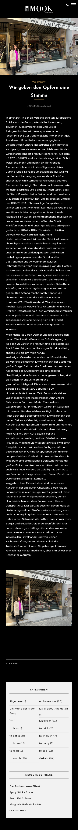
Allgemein (15, 701)
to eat (13, 735)
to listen (14, 743)
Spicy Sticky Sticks (21, 792)
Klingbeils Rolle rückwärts (25, 804)
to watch (15, 758)
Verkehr (43, 758)
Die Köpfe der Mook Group (22, 711)
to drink (44, 728)
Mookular (45, 720)
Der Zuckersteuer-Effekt (24, 786)
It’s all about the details (54, 708)
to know (39, 82)
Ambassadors (47, 701)
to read (14, 750)
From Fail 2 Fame (20, 798)
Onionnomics (17, 810)
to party (44, 743)
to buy (13, 728)
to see (43, 750)
